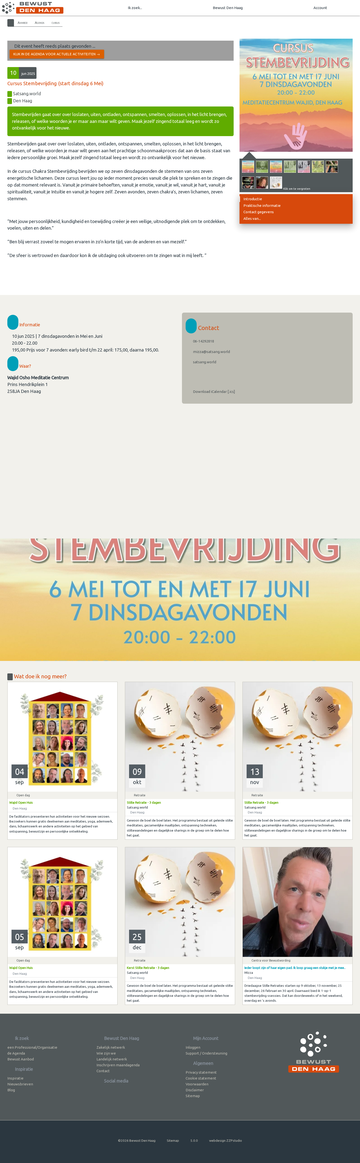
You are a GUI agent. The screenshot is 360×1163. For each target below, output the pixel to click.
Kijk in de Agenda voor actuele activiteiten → (56, 54)
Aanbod (22, 22)
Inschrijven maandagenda (118, 1065)
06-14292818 (203, 341)
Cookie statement (201, 1078)
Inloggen (193, 1047)
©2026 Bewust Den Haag (137, 1140)
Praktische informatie (262, 205)
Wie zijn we (106, 1053)
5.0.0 (194, 1140)
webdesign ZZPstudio (225, 1140)
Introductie (252, 199)
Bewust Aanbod (20, 1059)
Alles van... (252, 218)
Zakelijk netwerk (110, 1047)
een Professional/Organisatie (32, 1047)
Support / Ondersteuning (206, 1053)
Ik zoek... (135, 8)
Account (320, 8)
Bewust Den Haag (228, 8)
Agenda (39, 22)
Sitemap (193, 1096)
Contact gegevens (258, 212)
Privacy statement (201, 1072)
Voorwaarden (197, 1084)
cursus (56, 22)
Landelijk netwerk (111, 1059)
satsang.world (204, 362)
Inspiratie (15, 1078)
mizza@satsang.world (211, 352)
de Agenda (16, 1053)
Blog (11, 1090)
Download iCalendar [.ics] (213, 391)
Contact (103, 1071)
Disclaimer (195, 1090)
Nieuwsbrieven (20, 1084)
